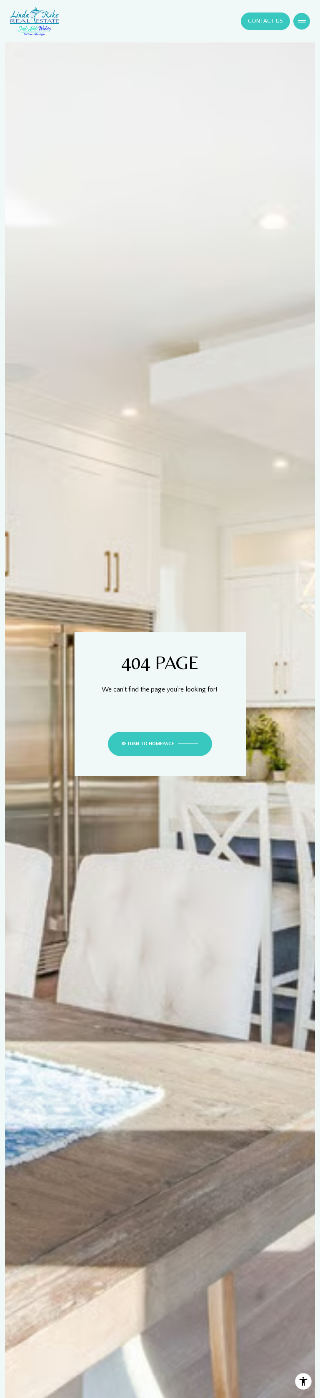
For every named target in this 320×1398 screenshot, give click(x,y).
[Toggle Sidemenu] (301, 21)
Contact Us (265, 21)
